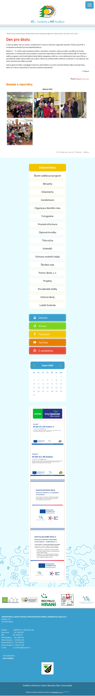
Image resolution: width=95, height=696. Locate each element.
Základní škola (59, 33)
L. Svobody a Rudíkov (47, 21)
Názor (58, 685)
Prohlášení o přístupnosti (31, 685)
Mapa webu (51, 685)
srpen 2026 (47, 365)
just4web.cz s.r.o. (57, 692)
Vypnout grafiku (66, 685)
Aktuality (67, 33)
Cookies (43, 685)
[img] (20, 117)
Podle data (85, 78)
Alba (78, 78)
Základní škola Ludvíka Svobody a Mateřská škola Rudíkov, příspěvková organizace (30, 33)
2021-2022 (74, 33)
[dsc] (73, 117)
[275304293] (46, 117)
